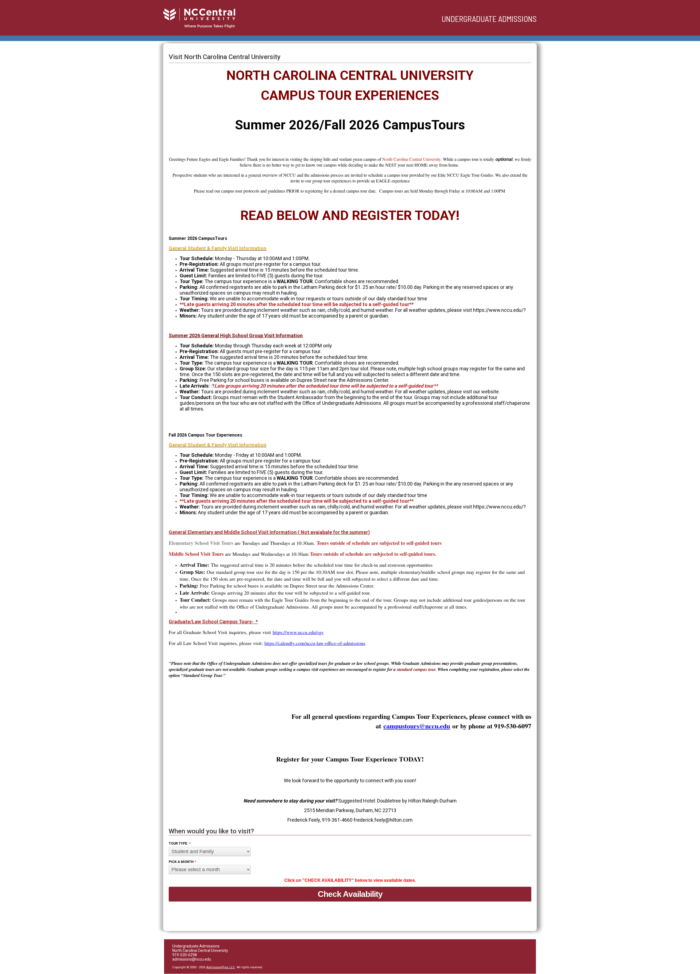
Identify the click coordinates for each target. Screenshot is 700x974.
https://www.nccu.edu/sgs (298, 632)
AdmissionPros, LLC (220, 967)
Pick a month (182, 862)
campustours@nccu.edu (416, 726)
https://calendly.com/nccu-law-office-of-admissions (314, 643)
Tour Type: (180, 843)
